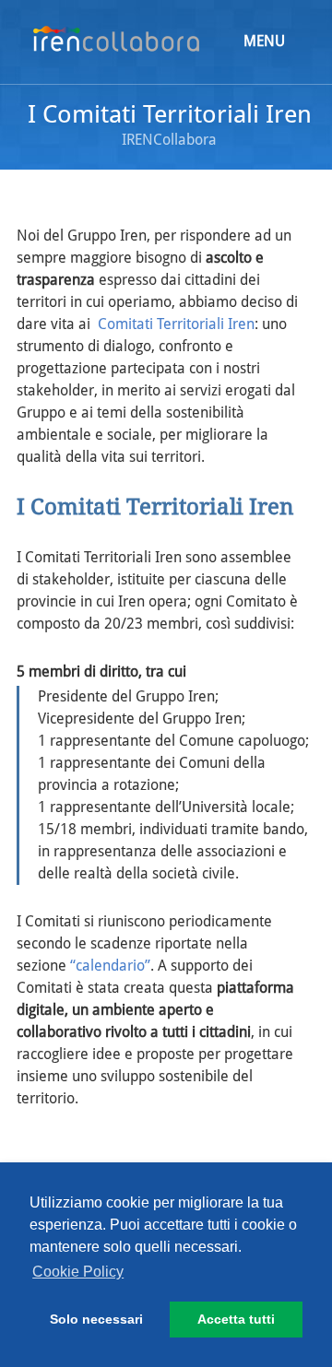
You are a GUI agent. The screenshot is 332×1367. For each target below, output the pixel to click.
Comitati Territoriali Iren (176, 324)
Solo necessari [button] (96, 1319)
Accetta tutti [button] (236, 1319)
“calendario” (110, 965)
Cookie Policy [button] (78, 1271)
